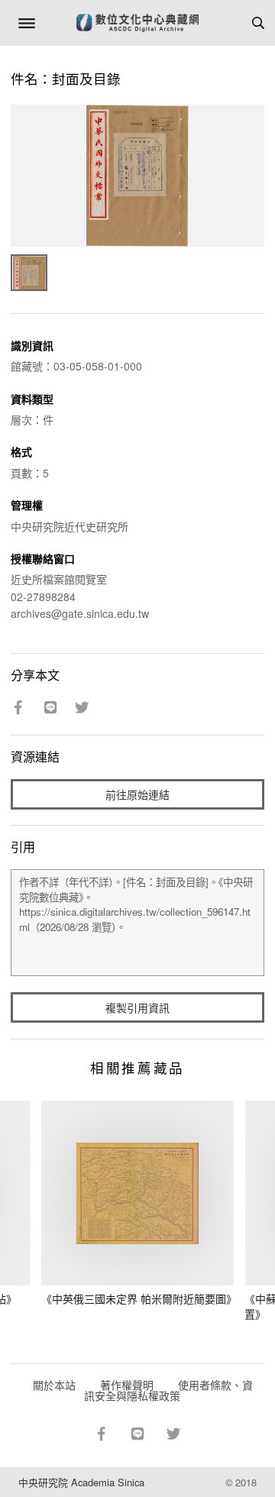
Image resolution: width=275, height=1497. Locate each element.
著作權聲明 (127, 1384)
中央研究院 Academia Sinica (81, 1482)
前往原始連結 (137, 794)
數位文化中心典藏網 (137, 23)
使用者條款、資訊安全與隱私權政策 (168, 1390)
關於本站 (54, 1384)
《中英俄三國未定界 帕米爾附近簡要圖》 (139, 1298)
